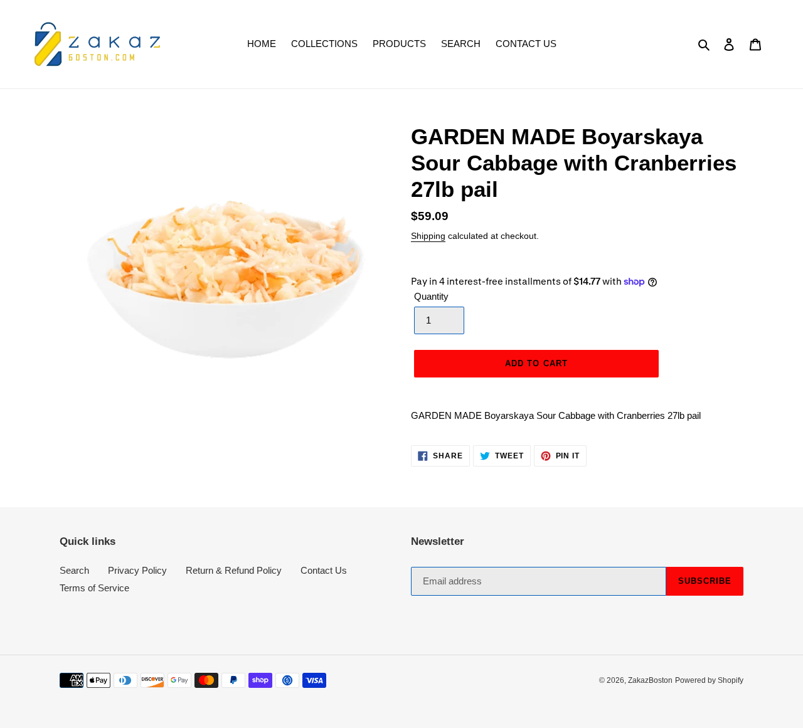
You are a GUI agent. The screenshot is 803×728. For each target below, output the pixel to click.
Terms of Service (94, 588)
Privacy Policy (137, 570)
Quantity (431, 296)
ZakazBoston (650, 680)
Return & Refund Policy (234, 570)
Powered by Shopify (709, 680)
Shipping (428, 236)
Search (74, 570)
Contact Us (323, 570)
